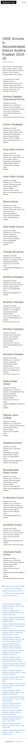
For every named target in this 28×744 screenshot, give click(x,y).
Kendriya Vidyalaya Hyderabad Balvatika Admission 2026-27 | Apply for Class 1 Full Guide (13, 672)
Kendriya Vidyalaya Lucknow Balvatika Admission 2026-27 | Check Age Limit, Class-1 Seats (12, 659)
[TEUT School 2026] (8, 2)
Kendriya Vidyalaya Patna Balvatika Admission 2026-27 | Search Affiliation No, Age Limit (13, 652)
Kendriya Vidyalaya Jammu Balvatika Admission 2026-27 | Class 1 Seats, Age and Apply (13, 685)
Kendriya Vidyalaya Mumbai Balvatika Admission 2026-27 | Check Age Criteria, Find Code (12, 646)
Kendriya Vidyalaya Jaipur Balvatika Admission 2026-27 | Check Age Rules (13, 679)
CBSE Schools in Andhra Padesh (14, 586)
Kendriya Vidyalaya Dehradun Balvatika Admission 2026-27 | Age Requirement (13, 725)
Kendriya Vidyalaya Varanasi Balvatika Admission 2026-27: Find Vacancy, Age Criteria (13, 612)
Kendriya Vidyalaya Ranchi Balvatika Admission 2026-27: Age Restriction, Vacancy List (13, 626)
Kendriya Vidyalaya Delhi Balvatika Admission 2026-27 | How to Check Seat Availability (13, 699)
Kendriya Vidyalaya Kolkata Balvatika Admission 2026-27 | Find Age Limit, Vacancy (13, 666)
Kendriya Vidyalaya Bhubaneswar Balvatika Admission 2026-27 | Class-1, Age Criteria (12, 719)
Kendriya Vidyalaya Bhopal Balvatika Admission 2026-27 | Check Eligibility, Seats (13, 732)
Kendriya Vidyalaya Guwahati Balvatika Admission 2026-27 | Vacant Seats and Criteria (12, 705)
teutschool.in (19, 741)
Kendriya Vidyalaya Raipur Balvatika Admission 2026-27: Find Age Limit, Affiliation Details (13, 619)
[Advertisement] (14, 23)
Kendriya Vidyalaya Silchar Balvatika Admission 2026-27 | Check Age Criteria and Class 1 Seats (13, 632)
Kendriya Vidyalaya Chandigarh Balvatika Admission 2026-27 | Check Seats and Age (12, 712)
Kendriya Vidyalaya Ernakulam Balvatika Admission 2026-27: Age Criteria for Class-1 (13, 606)
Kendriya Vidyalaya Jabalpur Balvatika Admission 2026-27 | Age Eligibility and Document (13, 692)
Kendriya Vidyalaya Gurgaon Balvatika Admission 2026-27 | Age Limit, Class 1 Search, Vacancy (13, 639)
